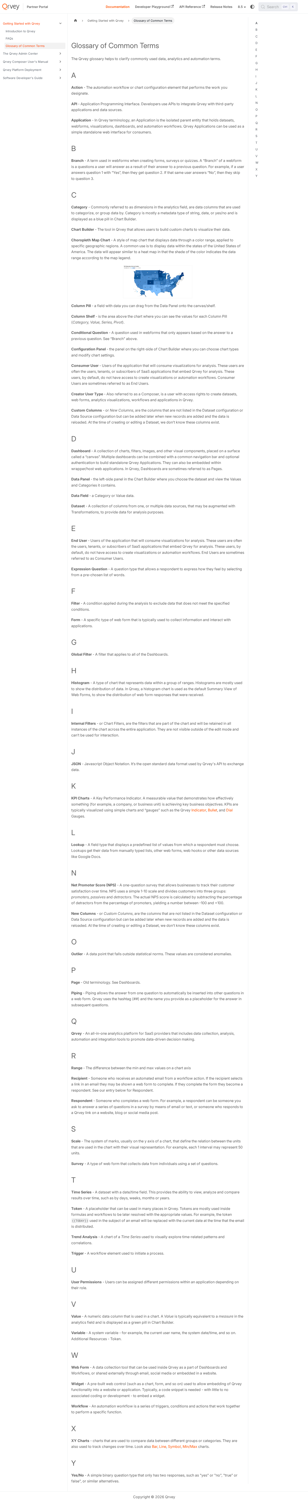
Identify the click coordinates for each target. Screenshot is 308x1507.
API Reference (190, 7)
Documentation (118, 7)
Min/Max (190, 1446)
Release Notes (221, 7)
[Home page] (75, 20)
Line (162, 1446)
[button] (33, 23)
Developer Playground (152, 7)
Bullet (212, 810)
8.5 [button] (240, 7)
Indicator (198, 810)
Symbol (174, 1446)
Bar (154, 1446)
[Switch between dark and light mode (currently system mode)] (252, 6)
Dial (229, 810)
